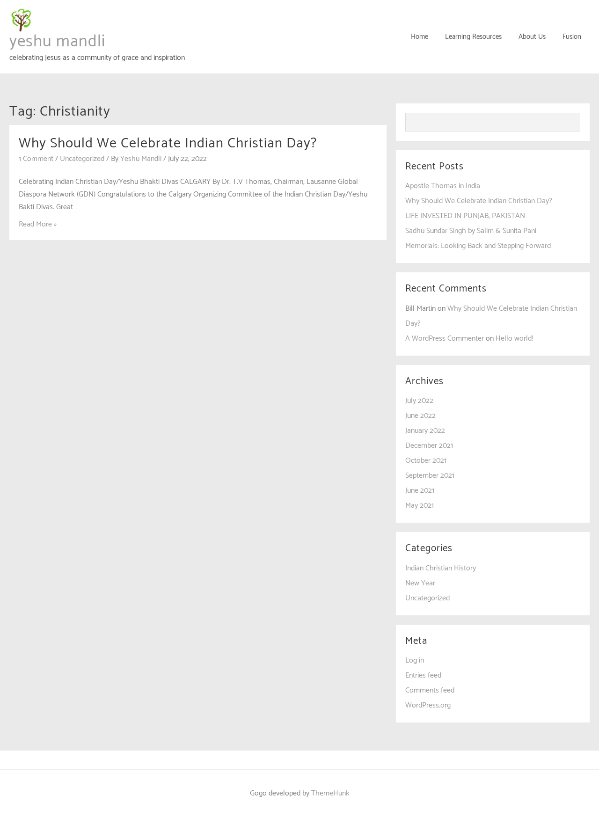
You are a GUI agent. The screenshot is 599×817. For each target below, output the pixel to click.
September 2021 (429, 475)
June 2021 (419, 490)
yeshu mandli (57, 41)
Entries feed (423, 675)
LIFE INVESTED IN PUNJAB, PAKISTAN (465, 216)
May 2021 (419, 505)
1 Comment (36, 159)
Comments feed (429, 690)
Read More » (38, 224)
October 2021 (425, 460)
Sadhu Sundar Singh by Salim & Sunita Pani (470, 231)
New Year (420, 583)
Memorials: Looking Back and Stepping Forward (478, 246)
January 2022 (425, 430)
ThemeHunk (330, 793)
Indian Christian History (440, 568)
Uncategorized (82, 159)
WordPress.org (428, 705)
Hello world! (514, 338)
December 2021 (429, 445)
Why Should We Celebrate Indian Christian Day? (168, 143)
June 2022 (420, 415)
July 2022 (419, 400)
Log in (414, 660)
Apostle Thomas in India (442, 186)
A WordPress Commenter (444, 338)
